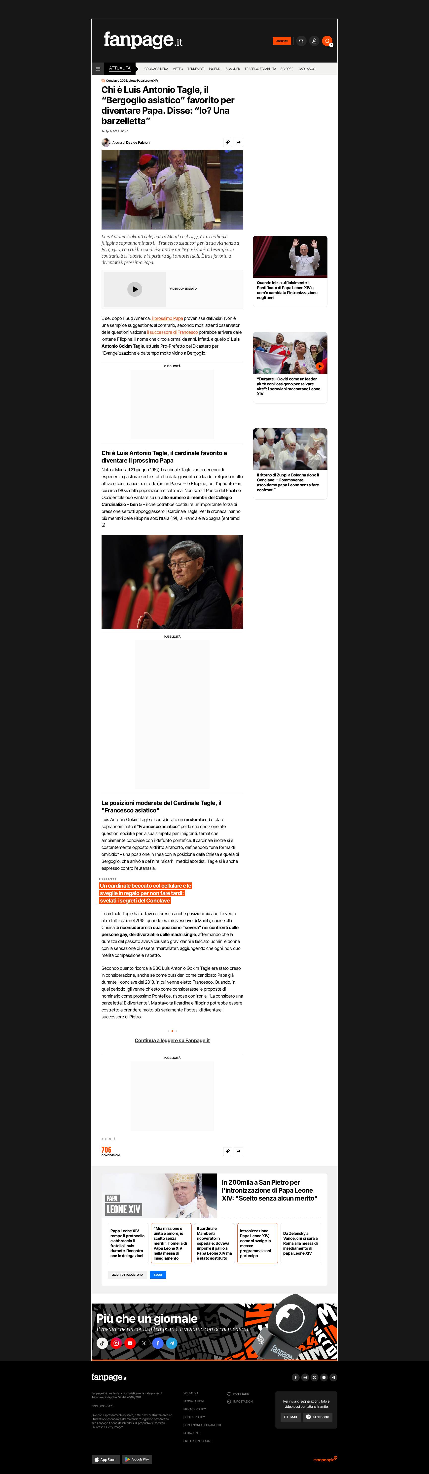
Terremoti (196, 69)
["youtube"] (130, 1343)
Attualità (120, 68)
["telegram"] (172, 1343)
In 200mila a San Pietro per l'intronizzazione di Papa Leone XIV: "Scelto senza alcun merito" (270, 1190)
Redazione (191, 1433)
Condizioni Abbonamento (202, 1425)
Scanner (233, 69)
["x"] (144, 1343)
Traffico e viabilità (260, 69)
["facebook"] (158, 1343)
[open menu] (98, 69)
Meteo (178, 69)
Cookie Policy (194, 1417)
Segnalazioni (193, 1401)
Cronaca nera (156, 69)
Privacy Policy (194, 1409)
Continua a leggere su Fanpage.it (172, 1040)
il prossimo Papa (167, 318)
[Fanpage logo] (137, 41)
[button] (238, 142)
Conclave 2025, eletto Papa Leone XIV (132, 80)
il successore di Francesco (172, 332)
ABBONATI (282, 40)
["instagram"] (116, 1343)
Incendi (215, 69)
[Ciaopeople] (325, 1461)
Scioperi (287, 69)
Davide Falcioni (138, 142)
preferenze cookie (197, 1441)
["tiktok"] (102, 1343)
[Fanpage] (109, 1377)
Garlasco (307, 69)
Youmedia (190, 1393)
